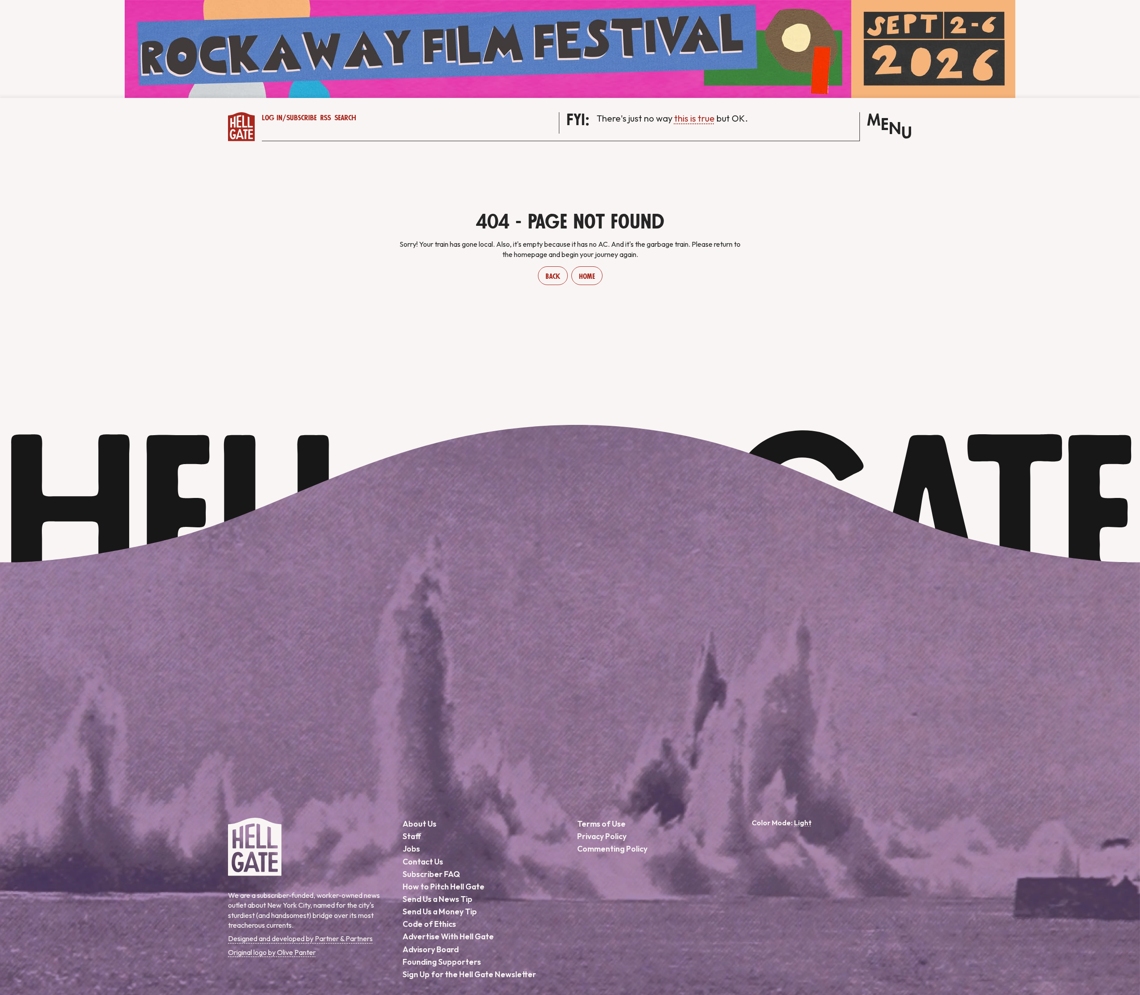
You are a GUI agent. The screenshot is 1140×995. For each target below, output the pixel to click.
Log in (272, 118)
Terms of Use (601, 824)
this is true (694, 118)
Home (587, 276)
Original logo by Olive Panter (272, 952)
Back (553, 276)
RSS (325, 118)
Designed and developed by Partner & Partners (300, 938)
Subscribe (301, 118)
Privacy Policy (602, 836)
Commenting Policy (612, 849)
